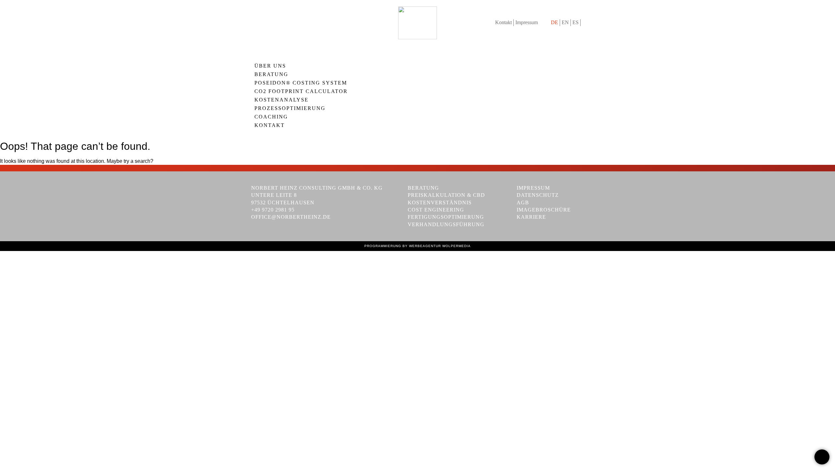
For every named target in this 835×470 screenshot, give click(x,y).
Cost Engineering (436, 209)
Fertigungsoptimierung (446, 217)
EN (565, 22)
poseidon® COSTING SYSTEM (300, 83)
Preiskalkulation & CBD (446, 195)
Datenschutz (538, 195)
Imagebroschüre (544, 209)
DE (554, 22)
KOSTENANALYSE (281, 99)
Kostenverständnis (440, 202)
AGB (523, 202)
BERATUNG (271, 74)
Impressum (526, 22)
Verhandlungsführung (446, 224)
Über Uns (270, 66)
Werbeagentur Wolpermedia (440, 246)
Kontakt (503, 22)
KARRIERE (531, 217)
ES (575, 22)
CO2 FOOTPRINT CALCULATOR (301, 91)
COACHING (271, 116)
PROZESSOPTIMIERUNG (290, 108)
